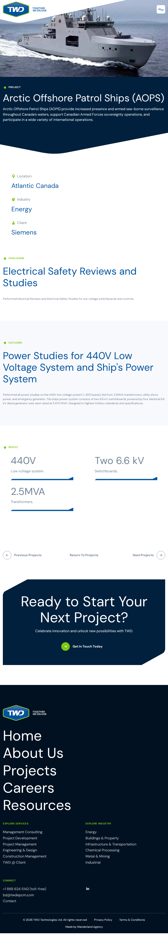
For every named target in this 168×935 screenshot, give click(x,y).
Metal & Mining (98, 856)
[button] (161, 9)
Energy (21, 209)
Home (22, 736)
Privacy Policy (103, 920)
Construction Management (24, 856)
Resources (37, 805)
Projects (30, 771)
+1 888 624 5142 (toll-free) (24, 889)
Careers (28, 788)
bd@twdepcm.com (18, 895)
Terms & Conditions (132, 920)
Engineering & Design (20, 850)
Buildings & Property (102, 838)
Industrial (93, 862)
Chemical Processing (102, 850)
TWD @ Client (14, 862)
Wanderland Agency (90, 927)
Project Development (20, 838)
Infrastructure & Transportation (111, 844)
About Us (33, 753)
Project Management (20, 844)
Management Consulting (22, 832)
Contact (9, 901)
